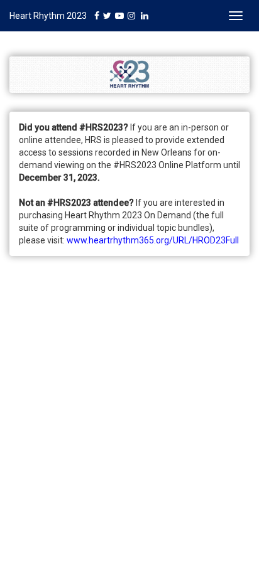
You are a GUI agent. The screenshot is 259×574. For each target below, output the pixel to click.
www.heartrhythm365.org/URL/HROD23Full (153, 240)
